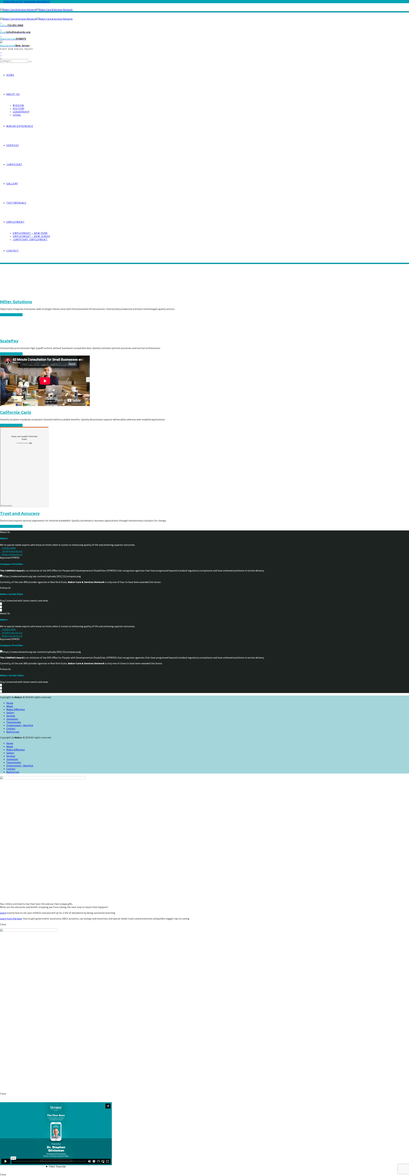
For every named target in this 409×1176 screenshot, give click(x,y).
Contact (12, 250)
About (9, 706)
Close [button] (3, 924)
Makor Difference (19, 126)
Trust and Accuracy (20, 513)
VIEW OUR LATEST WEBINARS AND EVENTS (26, 1)
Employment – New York (30, 233)
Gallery (12, 183)
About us (13, 94)
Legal (17, 114)
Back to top (12, 731)
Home (10, 75)
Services (12, 145)
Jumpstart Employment (30, 239)
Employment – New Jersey (31, 236)
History (18, 108)
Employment (15, 221)
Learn (3, 912)
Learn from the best (11, 918)
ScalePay (9, 341)
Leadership (21, 111)
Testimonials (16, 202)
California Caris (15, 412)
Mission (18, 105)
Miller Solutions (16, 301)
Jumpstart (14, 164)
